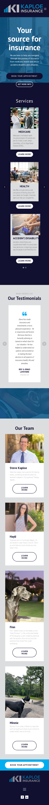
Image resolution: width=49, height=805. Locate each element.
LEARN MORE (24, 154)
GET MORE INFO (24, 84)
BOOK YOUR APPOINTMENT (24, 76)
